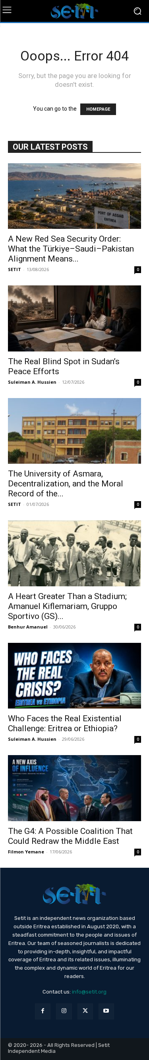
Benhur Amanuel (28, 627)
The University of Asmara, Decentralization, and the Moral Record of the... (65, 483)
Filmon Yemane (26, 852)
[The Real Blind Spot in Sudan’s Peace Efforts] (74, 318)
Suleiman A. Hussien (32, 382)
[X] (85, 1011)
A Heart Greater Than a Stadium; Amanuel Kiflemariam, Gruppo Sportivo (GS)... (67, 606)
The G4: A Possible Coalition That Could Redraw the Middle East (70, 836)
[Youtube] (106, 1011)
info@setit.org (89, 992)
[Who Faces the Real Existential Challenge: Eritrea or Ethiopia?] (74, 676)
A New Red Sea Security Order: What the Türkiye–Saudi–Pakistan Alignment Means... (71, 249)
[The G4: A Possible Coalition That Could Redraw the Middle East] (74, 788)
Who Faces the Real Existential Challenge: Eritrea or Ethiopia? (65, 723)
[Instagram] (64, 1011)
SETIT (14, 269)
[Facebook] (42, 1011)
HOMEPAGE (98, 109)
